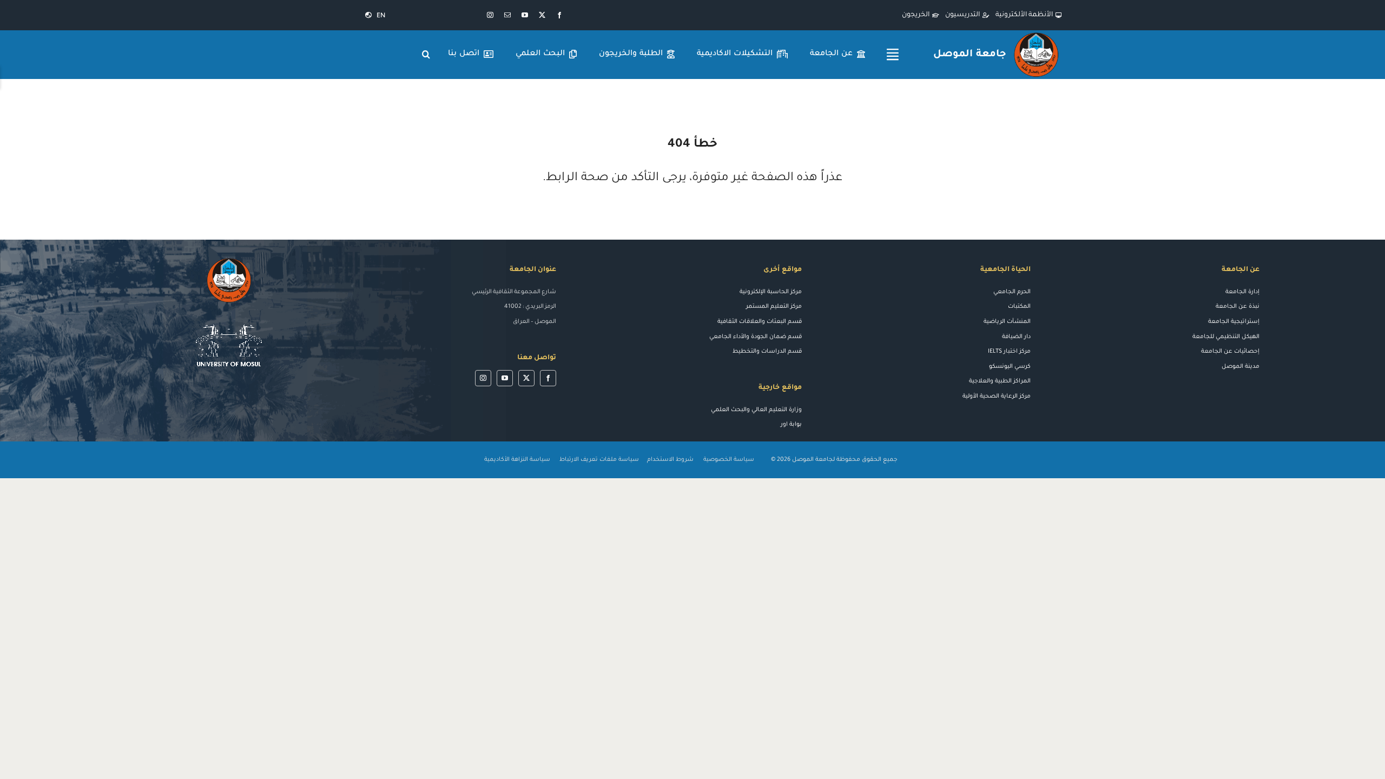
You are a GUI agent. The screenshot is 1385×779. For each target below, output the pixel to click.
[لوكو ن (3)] (229, 319)
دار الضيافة (1016, 337)
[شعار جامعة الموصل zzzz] (1036, 34)
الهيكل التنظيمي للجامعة (1225, 337)
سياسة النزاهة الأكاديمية (517, 460)
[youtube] (525, 15)
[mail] (507, 15)
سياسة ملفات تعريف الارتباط (599, 460)
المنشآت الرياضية (1007, 322)
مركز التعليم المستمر (774, 306)
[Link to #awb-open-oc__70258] (892, 54)
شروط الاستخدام (670, 460)
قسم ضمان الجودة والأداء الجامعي (755, 337)
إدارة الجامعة (1242, 292)
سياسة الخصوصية (729, 460)
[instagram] (490, 15)
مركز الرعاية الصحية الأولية (996, 396)
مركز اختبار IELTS (1009, 351)
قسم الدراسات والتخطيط (767, 351)
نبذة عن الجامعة (1237, 306)
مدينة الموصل (1240, 367)
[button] (426, 54)
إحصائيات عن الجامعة (1230, 351)
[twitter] (542, 15)
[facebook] (559, 15)
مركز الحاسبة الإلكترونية (771, 292)
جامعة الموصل (969, 54)
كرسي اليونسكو (1010, 367)
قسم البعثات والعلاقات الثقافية (759, 322)
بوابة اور (791, 424)
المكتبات (1019, 306)
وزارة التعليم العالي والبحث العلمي (756, 410)
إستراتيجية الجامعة (1233, 322)
